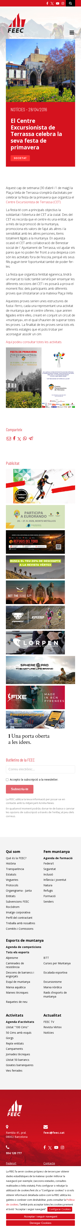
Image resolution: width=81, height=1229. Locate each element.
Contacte (49, 1163)
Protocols (12, 885)
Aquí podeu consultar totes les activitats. (34, 342)
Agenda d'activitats (20, 1022)
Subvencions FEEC (17, 901)
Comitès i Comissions (19, 928)
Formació (49, 896)
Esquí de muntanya (18, 982)
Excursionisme (52, 982)
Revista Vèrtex (52, 1027)
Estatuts (11, 874)
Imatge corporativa (18, 912)
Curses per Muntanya (57, 963)
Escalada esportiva (55, 972)
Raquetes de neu (16, 1002)
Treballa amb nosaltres (20, 923)
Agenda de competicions (23, 947)
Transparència (15, 869)
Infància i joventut (54, 880)
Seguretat (49, 869)
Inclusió (48, 874)
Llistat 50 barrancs (17, 1060)
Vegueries (12, 880)
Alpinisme (12, 958)
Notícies (18, 109)
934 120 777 (14, 1153)
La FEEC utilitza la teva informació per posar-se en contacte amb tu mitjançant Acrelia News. (35, 801)
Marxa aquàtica (16, 987)
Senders (48, 901)
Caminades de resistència (15, 965)
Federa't (48, 863)
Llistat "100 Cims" (17, 1027)
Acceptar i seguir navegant (40, 1216)
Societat (20, 158)
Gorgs (10, 1038)
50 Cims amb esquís (18, 1032)
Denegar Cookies (40, 1222)
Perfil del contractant (19, 917)
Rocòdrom (12, 907)
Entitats (11, 896)
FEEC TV (48, 1022)
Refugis (48, 890)
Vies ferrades (14, 1070)
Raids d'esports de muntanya (55, 994)
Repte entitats (15, 1043)
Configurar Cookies (60, 1209)
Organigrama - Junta (19, 890)
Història (11, 863)
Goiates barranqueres (19, 1065)
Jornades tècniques (18, 1054)
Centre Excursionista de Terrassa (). (33, 202)
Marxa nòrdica (52, 987)
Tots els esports (17, 952)
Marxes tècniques (17, 992)
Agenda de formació (58, 858)
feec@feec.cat (53, 1132)
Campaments (14, 1049)
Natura (47, 885)
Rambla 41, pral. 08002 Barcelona (17, 1135)
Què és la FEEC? (16, 858)
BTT (46, 958)
